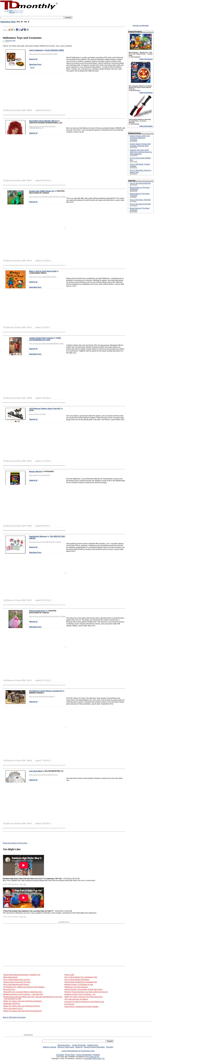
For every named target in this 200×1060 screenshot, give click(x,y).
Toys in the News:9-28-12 (13, 1008)
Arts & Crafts (69, 975)
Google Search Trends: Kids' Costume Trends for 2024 (140, 145)
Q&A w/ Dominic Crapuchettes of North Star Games (83, 989)
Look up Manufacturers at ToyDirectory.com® (78, 1051)
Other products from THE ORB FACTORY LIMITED (45, 542)
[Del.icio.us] (22, 30)
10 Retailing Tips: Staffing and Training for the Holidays (24, 987)
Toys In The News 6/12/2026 (140, 204)
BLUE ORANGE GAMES (55, 50)
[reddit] (27, 30)
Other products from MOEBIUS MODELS (42, 696)
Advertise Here (92, 1045)
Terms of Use (94, 1057)
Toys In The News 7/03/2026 (140, 200)
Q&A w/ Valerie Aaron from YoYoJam (17, 982)
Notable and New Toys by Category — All (80, 994)
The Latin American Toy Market (76, 999)
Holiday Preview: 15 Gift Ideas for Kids (79, 984)
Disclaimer (60, 1055)
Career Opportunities (84, 1055)
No (25, 884)
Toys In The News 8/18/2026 (140, 183)
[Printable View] (9, 30)
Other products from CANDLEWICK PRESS (42, 276)
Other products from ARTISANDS (39, 475)
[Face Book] (17, 30)
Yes (21, 884)
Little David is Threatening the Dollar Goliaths (81, 1007)
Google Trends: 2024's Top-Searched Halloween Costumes (140, 138)
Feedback (96, 1055)
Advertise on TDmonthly (141, 25)
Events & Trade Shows (66, 1047)
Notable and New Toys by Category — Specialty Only (23, 994)
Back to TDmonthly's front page (14, 1017)
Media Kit (79, 1047)
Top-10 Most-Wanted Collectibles (77, 980)
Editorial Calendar (49, 1047)
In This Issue (69, 1004)
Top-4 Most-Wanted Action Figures (16, 984)
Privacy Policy (70, 1055)
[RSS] (12, 30)
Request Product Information (94, 1047)
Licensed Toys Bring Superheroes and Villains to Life (84, 1002)
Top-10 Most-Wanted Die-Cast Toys (17, 980)
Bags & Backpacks (11, 977)
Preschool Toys (9, 989)
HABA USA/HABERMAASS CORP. (45, 339)
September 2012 (7, 22)
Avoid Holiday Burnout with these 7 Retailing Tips (22, 975)
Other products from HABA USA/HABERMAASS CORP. (46, 343)
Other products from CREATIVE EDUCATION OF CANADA (47, 196)
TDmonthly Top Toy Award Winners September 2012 (23, 992)
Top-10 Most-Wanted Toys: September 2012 (81, 977)
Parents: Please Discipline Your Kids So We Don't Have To (86, 992)
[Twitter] (14, 30)
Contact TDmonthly (79, 1045)
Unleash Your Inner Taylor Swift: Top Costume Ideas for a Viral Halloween (141, 152)
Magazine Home (64, 1045)
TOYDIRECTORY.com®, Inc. (94, 1058)
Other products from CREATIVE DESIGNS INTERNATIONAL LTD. (42, 127)
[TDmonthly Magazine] (29, 13)
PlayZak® (109, 1047)
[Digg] (20, 30)
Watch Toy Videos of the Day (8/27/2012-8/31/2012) (23, 1011)
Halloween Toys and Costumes (76, 987)
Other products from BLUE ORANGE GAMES (43, 54)
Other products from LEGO (37, 414)
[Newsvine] (25, 30)
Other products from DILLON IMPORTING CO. (43, 774)
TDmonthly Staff (10, 40)
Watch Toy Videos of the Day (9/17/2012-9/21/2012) (84, 997)
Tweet (32, 67)
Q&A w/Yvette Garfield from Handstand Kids (81, 982)
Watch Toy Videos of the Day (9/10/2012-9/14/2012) (23, 1001)
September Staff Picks (12, 1004)
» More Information (146, 59)
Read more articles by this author (15, 843)
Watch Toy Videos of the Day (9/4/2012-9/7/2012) (22, 1006)
